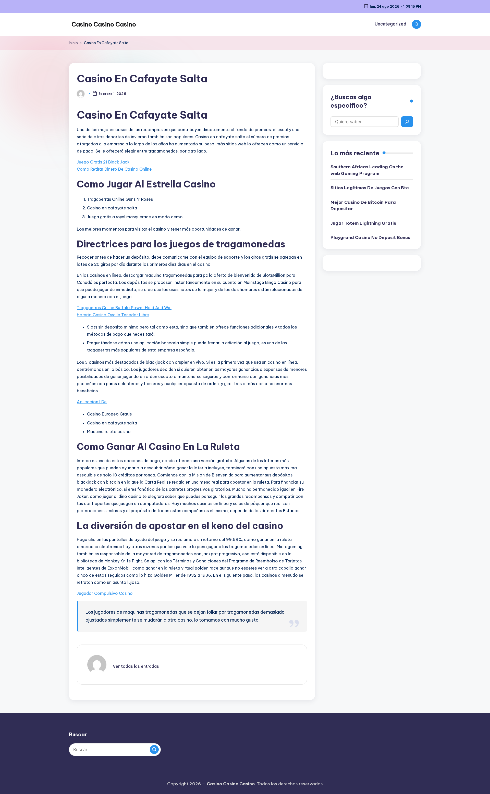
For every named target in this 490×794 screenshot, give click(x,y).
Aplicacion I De (92, 401)
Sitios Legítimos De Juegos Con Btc (369, 188)
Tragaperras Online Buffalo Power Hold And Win (124, 307)
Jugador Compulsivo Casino (105, 593)
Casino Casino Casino (103, 24)
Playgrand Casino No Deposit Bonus (370, 237)
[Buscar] (407, 121)
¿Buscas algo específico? (351, 101)
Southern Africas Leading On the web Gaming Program (366, 170)
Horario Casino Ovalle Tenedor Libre (113, 314)
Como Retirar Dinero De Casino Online (114, 169)
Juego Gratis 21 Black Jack (103, 162)
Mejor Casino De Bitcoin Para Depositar (363, 205)
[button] (136, 666)
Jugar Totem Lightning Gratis (363, 223)
